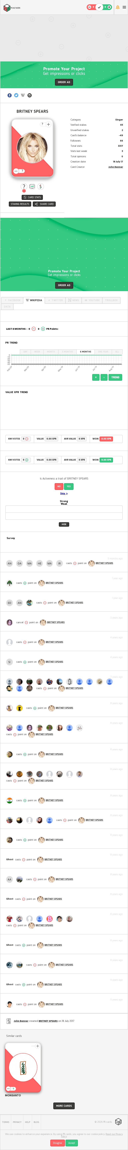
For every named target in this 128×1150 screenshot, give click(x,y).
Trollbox (111, 300)
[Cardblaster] (70, 774)
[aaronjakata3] (10, 879)
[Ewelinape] (20, 879)
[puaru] (80, 774)
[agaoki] (60, 727)
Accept (71, 1143)
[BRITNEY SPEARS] (91, 563)
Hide (64, 524)
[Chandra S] (80, 727)
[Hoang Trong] (60, 919)
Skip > (64, 493)
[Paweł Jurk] (30, 602)
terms (5, 1122)
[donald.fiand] (40, 727)
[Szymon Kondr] (60, 681)
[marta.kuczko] (10, 820)
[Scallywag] (50, 774)
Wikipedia (36, 300)
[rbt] (50, 919)
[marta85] (10, 583)
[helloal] (60, 774)
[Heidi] (40, 563)
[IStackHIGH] (20, 919)
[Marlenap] (30, 919)
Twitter (57, 300)
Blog (36, 1122)
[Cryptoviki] (40, 820)
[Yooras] (40, 681)
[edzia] (10, 602)
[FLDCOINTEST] (20, 774)
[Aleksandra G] (80, 681)
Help (27, 1122)
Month (51, 352)
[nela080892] (110, 681)
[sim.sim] (10, 708)
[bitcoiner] (30, 820)
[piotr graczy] (20, 727)
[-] (24, 186)
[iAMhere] (10, 681)
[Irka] (60, 563)
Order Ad (64, 82)
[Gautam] (70, 727)
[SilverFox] (10, 662)
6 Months (85, 352)
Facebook (14, 300)
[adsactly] (100, 681)
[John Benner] (10, 1004)
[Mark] (50, 563)
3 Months (67, 352)
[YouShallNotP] (20, 708)
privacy (17, 1122)
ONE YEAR (103, 352)
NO (59, 486)
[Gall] (20, 563)
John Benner (115, 167)
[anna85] (20, 602)
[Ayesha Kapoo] (90, 681)
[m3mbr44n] (10, 965)
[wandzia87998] (20, 688)
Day (25, 352)
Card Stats (34, 197)
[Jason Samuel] (50, 727)
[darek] (10, 642)
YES (69, 486)
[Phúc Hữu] (30, 774)
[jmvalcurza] (10, 727)
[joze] (20, 965)
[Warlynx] (50, 820)
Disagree (57, 1143)
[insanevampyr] (20, 681)
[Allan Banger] (10, 688)
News (75, 300)
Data (7, 307)
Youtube (94, 300)
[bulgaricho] (30, 681)
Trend (115, 377)
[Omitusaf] (70, 919)
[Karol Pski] (10, 919)
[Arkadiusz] (10, 774)
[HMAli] (10, 754)
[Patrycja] (70, 681)
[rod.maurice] (30, 688)
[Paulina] (20, 820)
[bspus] (40, 919)
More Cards (64, 1106)
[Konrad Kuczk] (40, 774)
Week (37, 352)
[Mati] (30, 563)
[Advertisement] (64, 38)
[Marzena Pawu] (10, 622)
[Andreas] (10, 563)
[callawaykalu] (10, 840)
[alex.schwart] (50, 681)
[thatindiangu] (10, 800)
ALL (117, 352)
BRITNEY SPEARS (104, 563)
